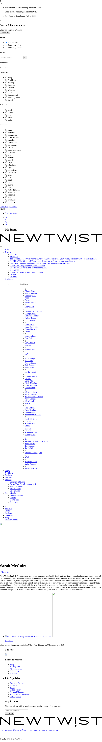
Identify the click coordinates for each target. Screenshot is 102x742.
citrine (10, 147)
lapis (10, 167)
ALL (7, 506)
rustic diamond (14, 190)
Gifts (10, 92)
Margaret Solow (31, 392)
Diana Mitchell (31, 329)
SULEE (28, 430)
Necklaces (12, 80)
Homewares (14, 500)
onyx (10, 175)
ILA (26, 354)
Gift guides (14, 671)
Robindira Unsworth (33, 414)
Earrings (11, 82)
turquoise (11, 202)
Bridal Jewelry (15, 489)
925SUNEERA (31, 468)
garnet (10, 160)
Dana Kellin (29, 325)
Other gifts (14, 502)
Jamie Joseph (30, 358)
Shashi (27, 426)
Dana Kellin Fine (31, 327)
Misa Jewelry (30, 401)
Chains (7, 511)
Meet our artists (16, 669)
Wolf (27, 457)
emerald (11, 157)
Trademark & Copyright (19, 694)
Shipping (13, 685)
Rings (10, 77)
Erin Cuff (28, 338)
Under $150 (14, 270)
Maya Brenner (30, 399)
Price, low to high (15, 45)
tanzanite (11, 195)
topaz (10, 197)
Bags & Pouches (16, 495)
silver (10, 117)
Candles (13, 497)
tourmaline (12, 200)
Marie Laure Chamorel (34, 397)
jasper (10, 162)
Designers (9, 279)
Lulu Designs (30, 388)
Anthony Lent (30, 296)
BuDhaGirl (29, 307)
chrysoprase (12, 145)
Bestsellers (14, 256)
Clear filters (5, 32)
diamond (11, 152)
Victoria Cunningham (33, 453)
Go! (2, 209)
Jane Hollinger (30, 363)
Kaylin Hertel (30, 372)
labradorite (12, 165)
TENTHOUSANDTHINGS (36, 441)
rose (9, 115)
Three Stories (30, 444)
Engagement (13, 95)
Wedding (8, 480)
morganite (12, 172)
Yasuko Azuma (31, 462)
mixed (10, 112)
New (7, 250)
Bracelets (11, 85)
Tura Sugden (30, 446)
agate (10, 130)
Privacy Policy (15, 696)
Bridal (10, 100)
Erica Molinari (30, 336)
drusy (10, 155)
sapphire (11, 192)
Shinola (28, 428)
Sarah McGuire (31, 419)
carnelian (11, 140)
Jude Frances (30, 365)
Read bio (5, 572)
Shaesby (28, 421)
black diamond (14, 137)
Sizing (12, 688)
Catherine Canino (32, 316)
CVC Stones (30, 320)
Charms (11, 87)
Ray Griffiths (30, 408)
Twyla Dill (29, 448)
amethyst (11, 132)
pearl (10, 180)
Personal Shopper (17, 692)
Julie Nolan (29, 367)
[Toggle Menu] (1, 246)
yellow (10, 120)
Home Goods (10, 493)
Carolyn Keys (30, 313)
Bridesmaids (15, 491)
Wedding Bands (14, 97)
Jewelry (8, 252)
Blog (12, 664)
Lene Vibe (29, 381)
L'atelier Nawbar (31, 376)
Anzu (27, 298)
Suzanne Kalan (31, 432)
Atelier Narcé (30, 302)
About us (13, 673)
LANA (28, 379)
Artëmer (28, 300)
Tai (26, 439)
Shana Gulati (30, 423)
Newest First (13, 43)
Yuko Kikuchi (30, 464)
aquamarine (12, 135)
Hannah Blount (31, 349)
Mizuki (27, 403)
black (10, 110)
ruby (10, 187)
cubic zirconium (14, 150)
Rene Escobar (30, 410)
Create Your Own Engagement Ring (24, 484)
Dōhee (27, 331)
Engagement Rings (17, 482)
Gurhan (28, 345)
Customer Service (17, 683)
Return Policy (15, 690)
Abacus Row (30, 291)
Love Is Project (31, 385)
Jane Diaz (29, 361)
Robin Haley (30, 412)
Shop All (13, 254)
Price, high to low (15, 48)
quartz (10, 185)
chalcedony (12, 142)
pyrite (10, 182)
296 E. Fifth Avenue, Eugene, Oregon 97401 (41, 730)
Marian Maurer (31, 394)
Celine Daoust (30, 318)
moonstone (12, 170)
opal (9, 177)
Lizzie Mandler (31, 383)
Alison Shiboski (31, 293)
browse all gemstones (8, 206)
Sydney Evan (30, 435)
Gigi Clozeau (30, 343)
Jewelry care (15, 667)
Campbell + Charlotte (33, 311)
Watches (11, 90)
